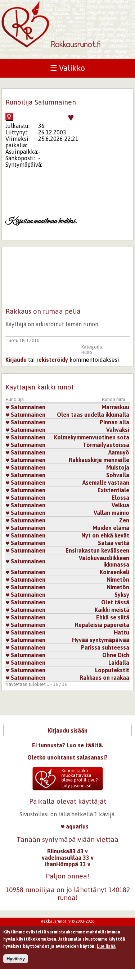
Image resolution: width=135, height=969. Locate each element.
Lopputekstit (112, 670)
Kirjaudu (16, 359)
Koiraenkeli (114, 572)
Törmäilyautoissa (106, 445)
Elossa (120, 497)
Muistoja (117, 467)
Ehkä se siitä (112, 617)
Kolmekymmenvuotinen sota (91, 437)
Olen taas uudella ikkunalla (93, 414)
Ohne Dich (115, 655)
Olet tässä (115, 602)
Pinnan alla (114, 422)
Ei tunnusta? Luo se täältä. (67, 745)
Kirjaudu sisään (67, 730)
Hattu (121, 632)
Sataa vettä (113, 543)
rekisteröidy (52, 359)
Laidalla (118, 662)
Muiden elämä (111, 528)
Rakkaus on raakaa (104, 677)
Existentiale (113, 490)
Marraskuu (115, 407)
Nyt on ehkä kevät (105, 535)
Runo (86, 352)
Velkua (120, 505)
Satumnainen (27, 407)
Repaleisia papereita (102, 625)
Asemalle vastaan (105, 482)
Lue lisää (106, 946)
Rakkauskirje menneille (99, 460)
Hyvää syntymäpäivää (100, 640)
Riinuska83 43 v (67, 851)
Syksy (121, 594)
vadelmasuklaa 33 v (68, 857)
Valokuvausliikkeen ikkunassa (104, 561)
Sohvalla (117, 475)
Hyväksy (15, 958)
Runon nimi (113, 399)
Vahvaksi (117, 429)
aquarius (76, 826)
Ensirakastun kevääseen (97, 550)
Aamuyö (118, 452)
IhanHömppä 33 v (67, 864)
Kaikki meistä (112, 609)
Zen (124, 520)
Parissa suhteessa (105, 647)
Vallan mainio (111, 512)
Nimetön (118, 579)
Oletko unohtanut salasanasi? (67, 757)
